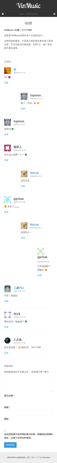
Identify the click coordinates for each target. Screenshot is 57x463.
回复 (6, 82)
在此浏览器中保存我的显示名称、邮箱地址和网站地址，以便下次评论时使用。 (28, 436)
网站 (6, 419)
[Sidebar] (3, 14)
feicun (34, 172)
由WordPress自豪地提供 (16, 457)
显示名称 (9, 395)
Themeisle (46, 457)
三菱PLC (19, 288)
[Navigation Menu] (54, 14)
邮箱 (7, 407)
